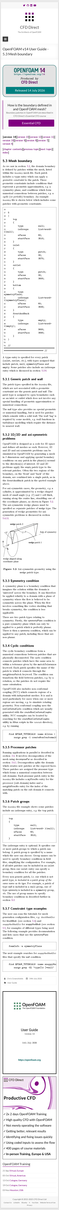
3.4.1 (14, 762)
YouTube (35, 1203)
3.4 (13, 755)
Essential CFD (31, 123)
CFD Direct (29, 27)
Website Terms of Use (47, 1203)
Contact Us (8, 1203)
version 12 (35, 136)
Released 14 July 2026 (30, 90)
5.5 (4, 928)
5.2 (28, 166)
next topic (46, 149)
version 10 (8, 140)
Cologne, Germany (18, 1180)
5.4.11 (6, 518)
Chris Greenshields (15, 978)
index (5, 152)
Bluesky (24, 1203)
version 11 (48, 136)
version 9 (20, 140)
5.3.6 (44, 370)
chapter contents (12, 149)
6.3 (13, 900)
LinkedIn (16, 1203)
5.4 (33, 920)
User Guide (12, 983)
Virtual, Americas (17, 1175)
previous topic (31, 149)
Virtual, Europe (16, 1170)
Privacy (29, 1205)
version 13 (22, 136)
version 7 (43, 140)
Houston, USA (16, 1190)
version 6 (7, 143)
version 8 (31, 140)
